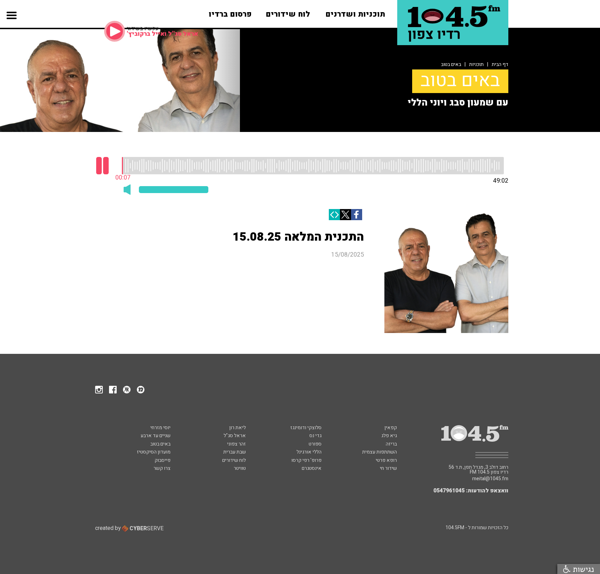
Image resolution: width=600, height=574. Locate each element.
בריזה (391, 444)
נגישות (582, 569)
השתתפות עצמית (379, 452)
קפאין (390, 427)
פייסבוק (162, 460)
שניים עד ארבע (155, 435)
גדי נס (315, 435)
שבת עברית (234, 452)
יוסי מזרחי (160, 427)
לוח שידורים (234, 460)
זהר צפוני (236, 444)
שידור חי (388, 468)
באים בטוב (451, 64)
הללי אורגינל (309, 452)
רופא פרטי (386, 460)
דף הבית (500, 64)
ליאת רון (237, 427)
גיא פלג (389, 435)
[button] (11, 24)
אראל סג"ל (235, 435)
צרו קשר (161, 468)
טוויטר (240, 468)
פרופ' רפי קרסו (306, 460)
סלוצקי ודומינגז (306, 427)
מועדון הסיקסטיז (153, 452)
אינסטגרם (312, 468)
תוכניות (476, 64)
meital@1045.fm (490, 478)
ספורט (315, 444)
